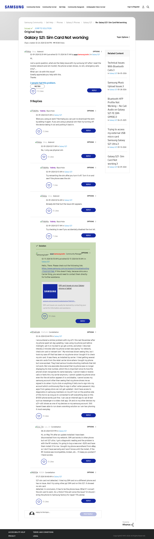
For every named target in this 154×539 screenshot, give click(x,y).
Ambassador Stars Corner (96, 7)
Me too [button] (37, 86)
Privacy (11, 536)
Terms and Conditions (43, 532)
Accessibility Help (16, 532)
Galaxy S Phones (73, 22)
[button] (97, 52)
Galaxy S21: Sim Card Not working (116, 160)
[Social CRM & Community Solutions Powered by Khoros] (128, 524)
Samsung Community (33, 22)
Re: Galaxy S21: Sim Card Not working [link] (111, 22)
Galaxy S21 (87, 22)
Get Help (62, 7)
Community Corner (49, 7)
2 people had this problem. (43, 83)
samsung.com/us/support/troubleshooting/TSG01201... (59, 301)
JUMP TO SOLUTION (43, 28)
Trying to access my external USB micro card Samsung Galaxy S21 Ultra (116, 136)
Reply (94, 90)
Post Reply (88, 514)
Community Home (33, 7)
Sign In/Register (134, 7)
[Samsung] (14, 7)
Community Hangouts (76, 7)
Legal (35, 536)
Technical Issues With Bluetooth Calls (116, 66)
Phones (60, 22)
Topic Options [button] (122, 37)
